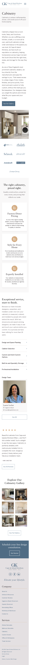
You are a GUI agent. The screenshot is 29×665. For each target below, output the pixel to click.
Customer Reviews (7, 598)
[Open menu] (25, 4)
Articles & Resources (8, 594)
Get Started (14, 553)
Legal (3, 656)
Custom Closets (6, 634)
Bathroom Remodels (7, 628)
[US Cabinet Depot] (20, 163)
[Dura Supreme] (8, 145)
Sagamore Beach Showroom (10, 601)
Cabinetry (4, 631)
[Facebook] (14, 574)
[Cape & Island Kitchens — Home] (12, 4)
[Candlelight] (14, 171)
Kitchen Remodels (7, 625)
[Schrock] (8, 154)
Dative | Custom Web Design (9, 659)
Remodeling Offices (7, 607)
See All (14, 419)
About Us (4, 591)
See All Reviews (8, 468)
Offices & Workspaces (8, 638)
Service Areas (5, 654)
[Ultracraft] (20, 154)
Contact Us (5, 614)
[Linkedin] (18, 574)
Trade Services (6, 641)
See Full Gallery (14, 533)
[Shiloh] (20, 145)
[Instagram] (9, 574)
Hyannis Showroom (7, 604)
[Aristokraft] (8, 163)
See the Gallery (8, 104)
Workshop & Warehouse (9, 610)
